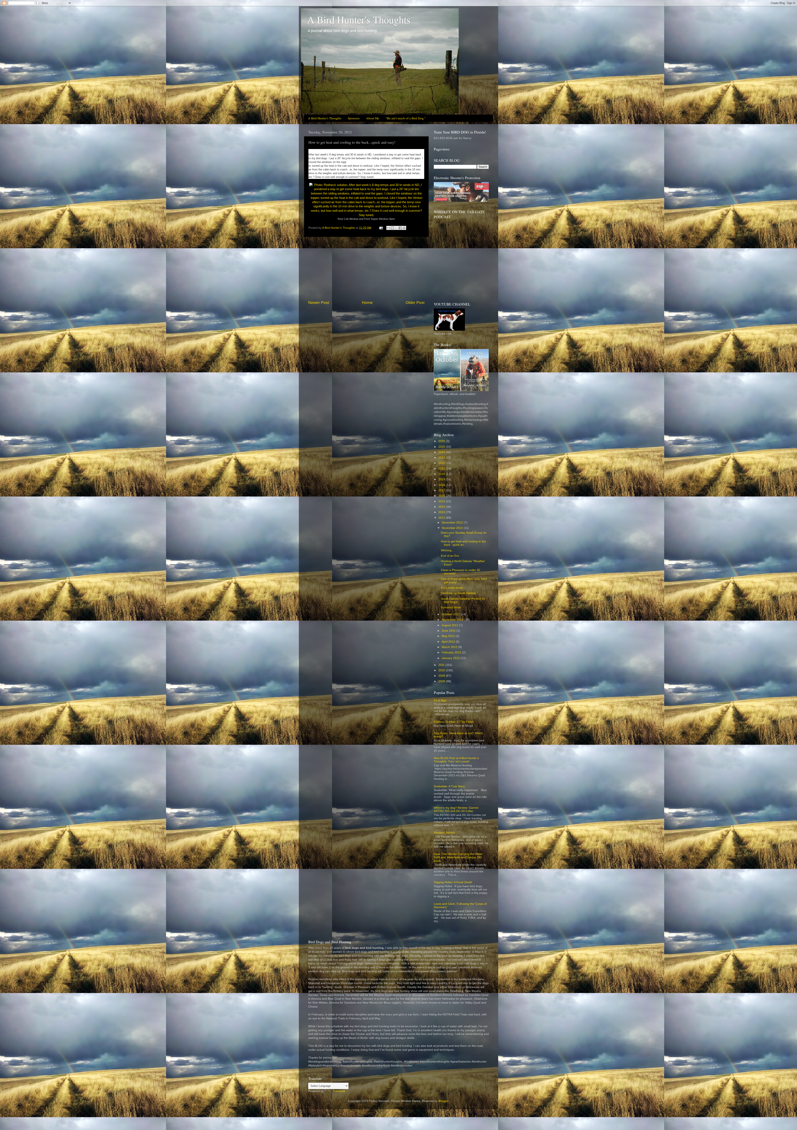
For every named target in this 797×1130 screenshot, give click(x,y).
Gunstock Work (451, 607)
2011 (441, 665)
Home (367, 302)
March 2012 (450, 647)
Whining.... (448, 550)
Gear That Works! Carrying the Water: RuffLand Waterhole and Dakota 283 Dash (459, 857)
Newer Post (318, 302)
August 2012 (450, 625)
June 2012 (449, 630)
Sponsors (354, 118)
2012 (442, 517)
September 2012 (453, 619)
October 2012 (451, 614)
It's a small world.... (453, 587)
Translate (339, 1091)
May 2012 (449, 636)
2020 (442, 474)
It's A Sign (440, 700)
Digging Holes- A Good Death (453, 882)
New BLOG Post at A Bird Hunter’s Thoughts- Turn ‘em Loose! (456, 760)
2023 (442, 457)
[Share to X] (396, 228)
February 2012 (452, 652)
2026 (442, 441)
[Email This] (388, 228)
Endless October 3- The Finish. (454, 721)
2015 (442, 501)
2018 (442, 485)
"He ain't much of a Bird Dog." (406, 118)
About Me (372, 118)
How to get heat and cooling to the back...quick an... (463, 543)
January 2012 (451, 658)
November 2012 (453, 528)
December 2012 (453, 522)
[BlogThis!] (392, 228)
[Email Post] (381, 227)
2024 (442, 452)
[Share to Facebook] (400, 228)
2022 (442, 463)
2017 (442, 490)
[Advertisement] (366, 268)
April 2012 (449, 641)
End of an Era (450, 555)
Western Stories (444, 832)
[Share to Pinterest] (404, 228)
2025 (442, 446)
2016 (442, 495)
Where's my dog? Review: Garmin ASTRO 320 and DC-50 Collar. (456, 809)
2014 (442, 506)
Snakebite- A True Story (449, 786)
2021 (442, 468)
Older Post (415, 302)
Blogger (443, 1101)
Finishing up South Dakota (458, 593)
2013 (442, 512)
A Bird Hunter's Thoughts (359, 19)
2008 (442, 681)
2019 (442, 479)
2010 (442, 670)
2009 (442, 675)
